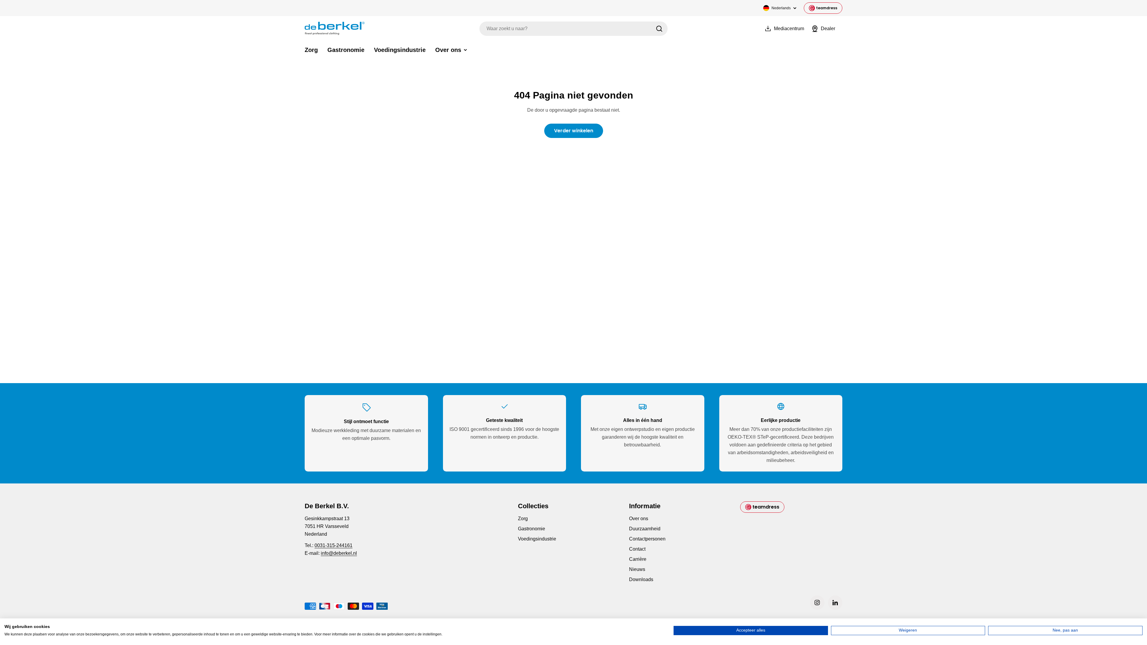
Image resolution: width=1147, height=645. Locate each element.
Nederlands (781, 8)
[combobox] (573, 29)
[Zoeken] (659, 28)
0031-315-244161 (333, 545)
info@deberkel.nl (339, 553)
